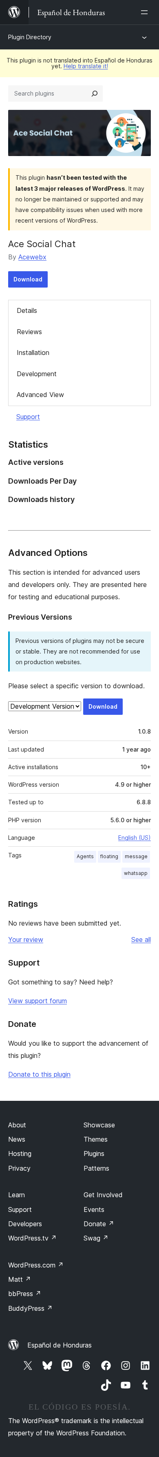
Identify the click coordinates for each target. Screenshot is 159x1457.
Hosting (19, 1153)
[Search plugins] (94, 93)
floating (109, 856)
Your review (25, 939)
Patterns (96, 1168)
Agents (85, 856)
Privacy (19, 1168)
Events (94, 1209)
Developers (25, 1224)
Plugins (94, 1153)
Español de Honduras (59, 1345)
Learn (16, 1195)
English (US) (134, 837)
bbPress (24, 1294)
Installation (33, 352)
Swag (96, 1238)
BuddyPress (30, 1308)
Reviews (29, 332)
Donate (99, 1224)
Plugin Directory (29, 36)
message (136, 856)
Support (28, 417)
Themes (96, 1139)
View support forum (37, 1001)
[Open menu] (146, 12)
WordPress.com (36, 1265)
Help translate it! (86, 65)
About (17, 1125)
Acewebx (32, 257)
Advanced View (40, 394)
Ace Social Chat (42, 244)
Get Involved (103, 1195)
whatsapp (136, 873)
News (16, 1139)
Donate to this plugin (39, 1074)
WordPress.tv (32, 1238)
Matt (19, 1279)
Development (37, 374)
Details (27, 310)
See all (141, 939)
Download (27, 279)
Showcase (99, 1125)
